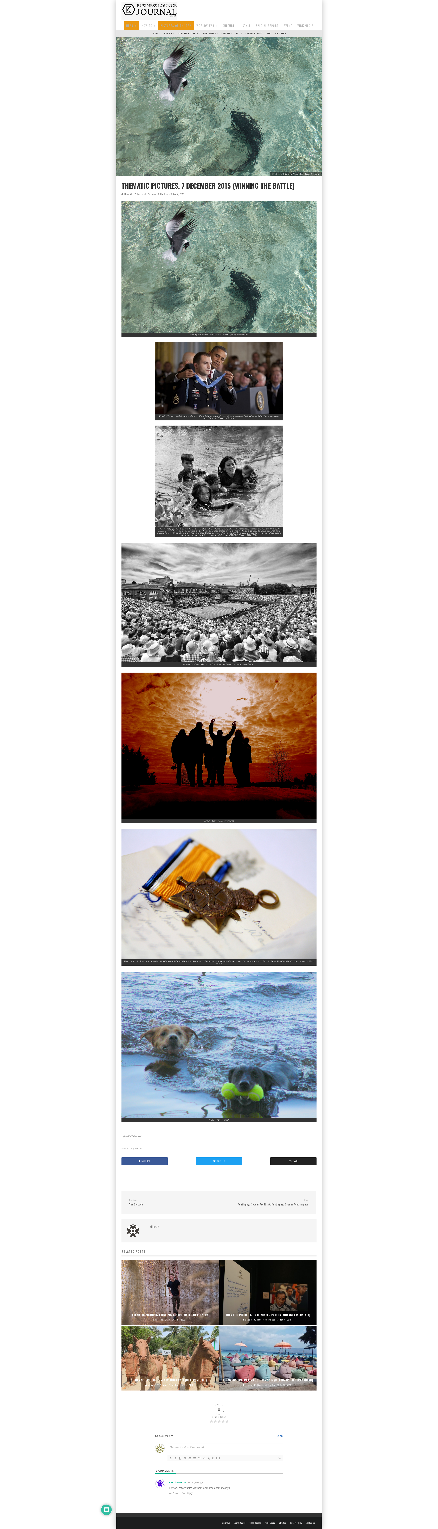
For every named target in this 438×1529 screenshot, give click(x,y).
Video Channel (255, 1523)
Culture (229, 26)
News (130, 26)
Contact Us (310, 1523)
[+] (218, 1458)
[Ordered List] (189, 1458)
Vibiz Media (270, 1523)
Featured (141, 194)
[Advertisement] (254, 10)
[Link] (209, 1458)
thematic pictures (132, 1148)
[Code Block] (204, 1458)
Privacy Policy (296, 1523)
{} (213, 1458)
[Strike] (185, 1458)
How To (147, 26)
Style (246, 26)
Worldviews (205, 26)
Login (279, 1435)
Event (288, 26)
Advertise (282, 1523)
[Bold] (170, 1458)
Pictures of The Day (175, 26)
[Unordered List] (194, 1458)
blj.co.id (127, 194)
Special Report (267, 26)
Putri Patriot (178, 1482)
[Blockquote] (199, 1458)
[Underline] (180, 1458)
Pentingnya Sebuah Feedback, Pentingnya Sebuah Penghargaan (273, 1202)
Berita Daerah (240, 1523)
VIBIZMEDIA (305, 26)
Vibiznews (226, 1523)
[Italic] (175, 1458)
